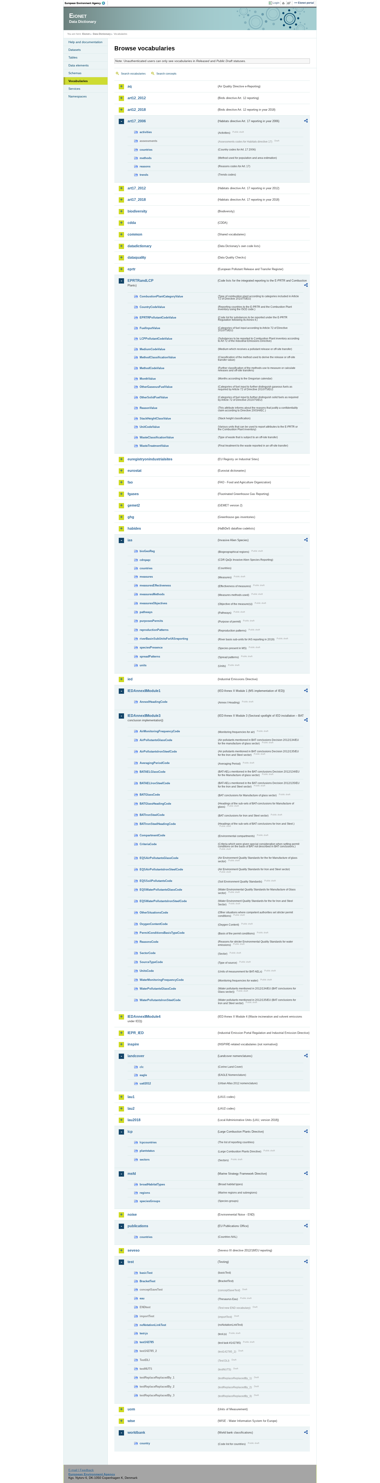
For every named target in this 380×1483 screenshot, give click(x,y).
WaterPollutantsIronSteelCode (160, 1000)
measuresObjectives (153, 603)
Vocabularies (78, 81)
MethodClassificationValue (158, 357)
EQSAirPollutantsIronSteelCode (161, 869)
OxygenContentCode (154, 924)
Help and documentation (85, 42)
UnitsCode (147, 970)
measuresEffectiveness (155, 585)
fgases (133, 494)
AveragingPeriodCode (155, 763)
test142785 (147, 1342)
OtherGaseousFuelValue (156, 386)
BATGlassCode (150, 794)
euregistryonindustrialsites (150, 459)
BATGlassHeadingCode (155, 803)
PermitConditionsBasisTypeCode (162, 932)
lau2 (131, 1108)
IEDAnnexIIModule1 (144, 691)
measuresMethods (152, 594)
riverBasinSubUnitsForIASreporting (164, 638)
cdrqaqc (145, 560)
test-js (144, 1333)
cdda (132, 223)
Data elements (78, 65)
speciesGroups (150, 1201)
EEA (86, 3)
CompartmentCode (152, 835)
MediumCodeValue (152, 349)
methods (146, 158)
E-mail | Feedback (81, 1470)
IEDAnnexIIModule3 (144, 716)
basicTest (146, 1272)
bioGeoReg (147, 551)
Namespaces (77, 96)
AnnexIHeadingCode (153, 701)
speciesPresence (151, 647)
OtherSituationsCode (154, 912)
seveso (134, 1250)
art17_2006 (137, 121)
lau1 (131, 1097)
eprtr (131, 269)
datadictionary (140, 246)
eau (142, 1298)
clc (142, 1067)
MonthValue (148, 378)
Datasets (74, 49)
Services (74, 88)
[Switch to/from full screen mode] (289, 3)
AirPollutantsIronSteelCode (158, 751)
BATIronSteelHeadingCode (158, 824)
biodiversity (137, 211)
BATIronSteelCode (152, 815)
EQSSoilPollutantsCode (156, 880)
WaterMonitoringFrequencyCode (162, 979)
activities (146, 132)
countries (146, 149)
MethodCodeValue (152, 368)
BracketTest (147, 1281)
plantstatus (147, 1150)
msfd (132, 1173)
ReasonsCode (149, 941)
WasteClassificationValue (157, 437)
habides (134, 528)
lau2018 (134, 1120)
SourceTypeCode (151, 962)
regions (145, 1192)
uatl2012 (145, 1083)
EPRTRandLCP (140, 280)
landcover (136, 1056)
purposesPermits (151, 620)
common (135, 234)
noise (132, 1214)
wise (131, 1421)
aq (130, 86)
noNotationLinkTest (153, 1325)
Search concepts (166, 73)
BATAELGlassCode (152, 771)
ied (130, 679)
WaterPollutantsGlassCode (158, 988)
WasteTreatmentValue (154, 445)
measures (146, 576)
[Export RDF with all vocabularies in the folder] (306, 121)
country (145, 1443)
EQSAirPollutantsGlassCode (159, 858)
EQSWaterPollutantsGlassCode (161, 889)
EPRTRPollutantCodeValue (158, 317)
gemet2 (134, 505)
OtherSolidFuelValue (154, 397)
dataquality (137, 257)
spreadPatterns (150, 656)
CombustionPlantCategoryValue (161, 296)
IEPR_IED (136, 1033)
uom (131, 1409)
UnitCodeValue (150, 426)
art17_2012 (137, 188)
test (131, 1262)
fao (130, 482)
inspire (133, 1044)
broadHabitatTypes (152, 1184)
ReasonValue (148, 408)
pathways (146, 612)
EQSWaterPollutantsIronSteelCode (163, 901)
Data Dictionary (102, 34)
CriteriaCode (148, 844)
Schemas (74, 73)
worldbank (136, 1432)
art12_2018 (137, 110)
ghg (131, 517)
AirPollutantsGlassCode (156, 740)
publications (138, 1226)
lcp (130, 1131)
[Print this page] (284, 3)
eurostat (134, 470)
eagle (143, 1075)
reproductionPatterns (154, 630)
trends (144, 174)
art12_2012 (137, 98)
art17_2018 (137, 199)
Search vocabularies (133, 73)
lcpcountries (148, 1142)
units (143, 665)
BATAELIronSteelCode (155, 783)
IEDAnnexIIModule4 (144, 1016)
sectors (145, 1159)
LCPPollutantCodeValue (156, 338)
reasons (145, 166)
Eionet (86, 34)
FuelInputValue (150, 328)
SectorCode (147, 953)
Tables (72, 57)
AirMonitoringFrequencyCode (160, 731)
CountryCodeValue (152, 307)
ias (130, 540)
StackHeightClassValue (155, 418)
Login (276, 3)
